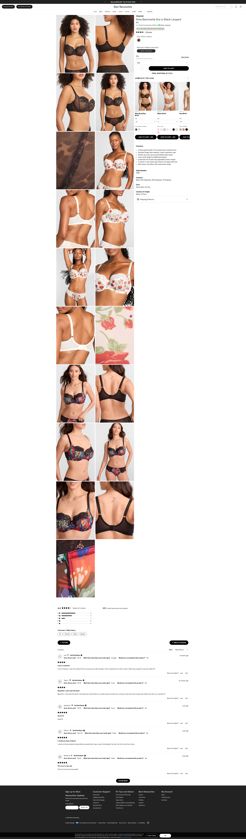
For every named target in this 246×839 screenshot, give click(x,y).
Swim (114, 11)
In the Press (142, 797)
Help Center (96, 794)
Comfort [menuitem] (67, 634)
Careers (141, 794)
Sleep (121, 11)
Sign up (84, 807)
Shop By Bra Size (8, 6)
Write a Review (181, 643)
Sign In (163, 794)
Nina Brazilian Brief (140, 114)
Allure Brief (161, 113)
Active (127, 11)
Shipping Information (98, 797)
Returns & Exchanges (99, 800)
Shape (134, 11)
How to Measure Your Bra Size (124, 805)
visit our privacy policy (126, 837)
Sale (95, 11)
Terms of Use (122, 823)
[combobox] (162, 63)
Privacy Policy (102, 823)
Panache (140, 16)
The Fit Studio (119, 797)
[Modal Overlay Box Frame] (151, 50)
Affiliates (141, 800)
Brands (149, 11)
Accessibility (141, 823)
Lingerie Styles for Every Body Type (125, 802)
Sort (171, 650)
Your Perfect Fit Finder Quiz (123, 794)
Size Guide (185, 57)
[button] (241, 7)
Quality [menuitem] (82, 634)
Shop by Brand (97, 808)
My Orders (164, 800)
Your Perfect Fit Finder (24, 6)
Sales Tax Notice (132, 823)
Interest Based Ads (112, 823)
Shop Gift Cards (97, 805)
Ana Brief (183, 113)
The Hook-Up (119, 808)
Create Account (165, 797)
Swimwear (123, 2)
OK (165, 835)
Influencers (142, 805)
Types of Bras (119, 800)
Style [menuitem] (75, 634)
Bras (100, 11)
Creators (141, 802)
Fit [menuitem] (60, 634)
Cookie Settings (151, 835)
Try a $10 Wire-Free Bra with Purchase (150, 29)
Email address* (69, 803)
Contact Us (96, 802)
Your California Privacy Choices (87, 823)
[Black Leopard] (139, 41)
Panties (107, 11)
